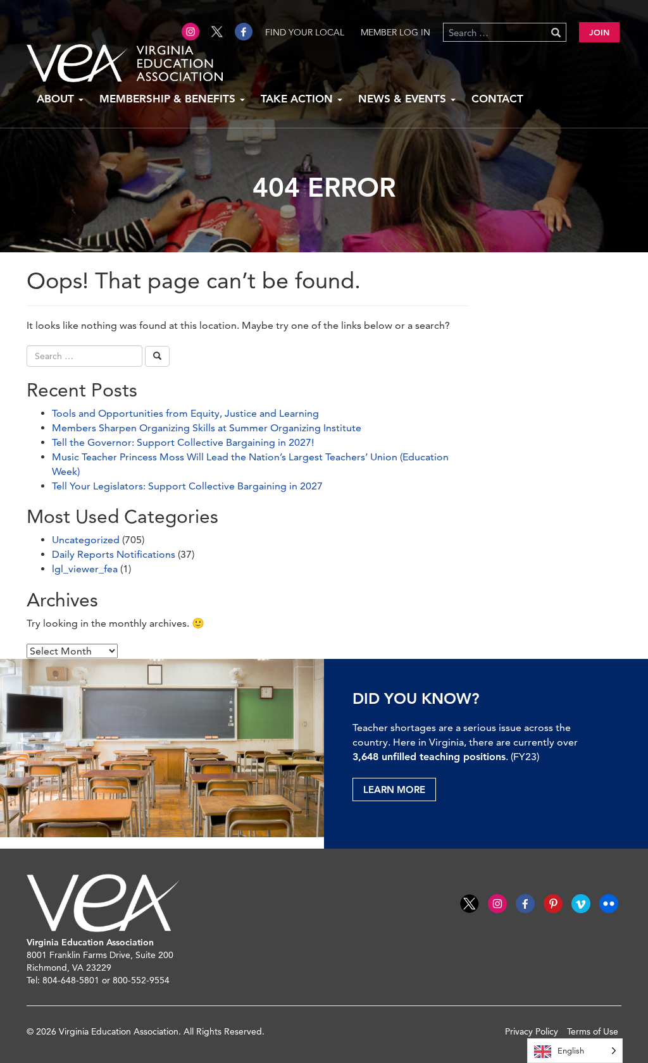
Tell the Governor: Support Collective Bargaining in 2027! (183, 442)
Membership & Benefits (169, 98)
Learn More (394, 789)
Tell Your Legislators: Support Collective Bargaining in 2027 (187, 486)
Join (599, 32)
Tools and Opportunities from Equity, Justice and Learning (185, 413)
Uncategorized (86, 540)
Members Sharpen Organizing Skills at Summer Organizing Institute (206, 428)
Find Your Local (304, 32)
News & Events (403, 98)
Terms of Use (592, 1031)
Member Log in (395, 32)
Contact (497, 98)
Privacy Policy (531, 1031)
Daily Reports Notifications (113, 554)
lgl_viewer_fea (85, 569)
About (57, 98)
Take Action (298, 98)
